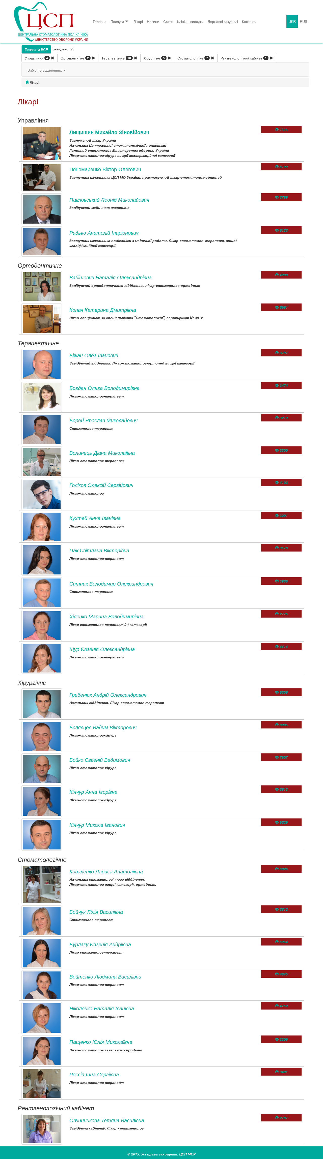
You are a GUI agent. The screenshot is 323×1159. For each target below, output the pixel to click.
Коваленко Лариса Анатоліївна (106, 871)
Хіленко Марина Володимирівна (106, 616)
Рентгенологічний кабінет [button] (244, 57)
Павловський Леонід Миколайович (109, 199)
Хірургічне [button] (154, 57)
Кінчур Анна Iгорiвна (93, 791)
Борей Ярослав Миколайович (103, 420)
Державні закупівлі (223, 21)
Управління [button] (36, 57)
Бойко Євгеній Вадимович (99, 759)
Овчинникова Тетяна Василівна (106, 1120)
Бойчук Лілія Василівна (96, 911)
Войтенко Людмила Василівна (105, 976)
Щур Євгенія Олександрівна (102, 649)
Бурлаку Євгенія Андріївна (100, 944)
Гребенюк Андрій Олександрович (107, 694)
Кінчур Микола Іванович (97, 824)
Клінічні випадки (190, 21)
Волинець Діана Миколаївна (102, 452)
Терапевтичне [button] (116, 57)
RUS (303, 21)
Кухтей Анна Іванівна (95, 518)
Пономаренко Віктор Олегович (105, 169)
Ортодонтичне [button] (75, 57)
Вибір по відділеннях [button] (45, 70)
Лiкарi (138, 21)
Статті (168, 21)
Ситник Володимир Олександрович (111, 583)
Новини (153, 21)
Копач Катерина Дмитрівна (102, 309)
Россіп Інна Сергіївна (94, 1074)
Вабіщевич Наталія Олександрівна (110, 277)
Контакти (249, 21)
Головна (99, 21)
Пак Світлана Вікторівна (99, 550)
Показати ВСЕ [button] (36, 49)
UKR (292, 21)
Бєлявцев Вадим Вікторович (103, 727)
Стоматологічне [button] (192, 57)
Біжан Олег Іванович (93, 355)
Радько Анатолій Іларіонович (104, 232)
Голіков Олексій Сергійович (101, 485)
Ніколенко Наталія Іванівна (101, 1008)
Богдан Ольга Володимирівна (104, 387)
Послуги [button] (117, 21)
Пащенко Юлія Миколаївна (100, 1041)
